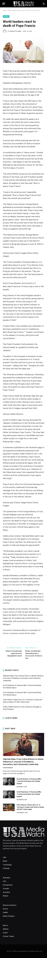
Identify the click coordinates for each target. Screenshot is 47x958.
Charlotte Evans (15, 31)
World (6, 16)
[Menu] (3, 3)
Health (5, 912)
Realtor (5, 896)
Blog (9, 10)
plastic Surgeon (8, 916)
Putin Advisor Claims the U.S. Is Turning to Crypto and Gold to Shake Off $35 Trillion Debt (30, 807)
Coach (5, 933)
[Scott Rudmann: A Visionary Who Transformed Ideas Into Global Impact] (9, 781)
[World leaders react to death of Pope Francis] (23, 49)
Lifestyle (6, 868)
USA (4, 857)
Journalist (6, 892)
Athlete (5, 929)
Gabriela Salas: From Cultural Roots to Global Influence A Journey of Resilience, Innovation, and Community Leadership (23, 678)
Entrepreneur (8, 885)
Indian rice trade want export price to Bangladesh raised (14, 653)
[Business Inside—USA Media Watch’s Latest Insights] (23, 3)
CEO (4, 881)
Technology (7, 865)
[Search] (43, 3)
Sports (5, 925)
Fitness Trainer (8, 936)
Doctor (5, 909)
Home (5, 10)
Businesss (6, 878)
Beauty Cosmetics (9, 905)
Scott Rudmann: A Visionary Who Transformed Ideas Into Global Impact (29, 781)
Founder (6, 888)
